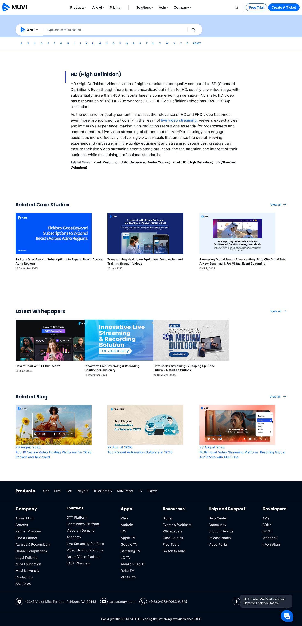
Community (217, 525)
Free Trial (256, 7)
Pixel (97, 162)
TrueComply (102, 491)
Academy (74, 537)
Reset (197, 43)
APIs (266, 518)
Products (77, 7)
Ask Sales (23, 584)
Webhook (270, 538)
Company (181, 7)
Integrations (272, 544)
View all (275, 204)
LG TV (125, 557)
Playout (82, 491)
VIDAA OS (128, 577)
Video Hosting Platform (85, 550)
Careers (22, 525)
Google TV (129, 544)
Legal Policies (26, 557)
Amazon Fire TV (133, 564)
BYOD (267, 531)
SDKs (267, 525)
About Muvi (24, 518)
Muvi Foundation (28, 564)
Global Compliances (31, 551)
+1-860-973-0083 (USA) (168, 602)
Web (124, 518)
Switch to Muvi (174, 551)
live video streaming (179, 120)
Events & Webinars (177, 525)
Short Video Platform (83, 524)
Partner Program (28, 531)
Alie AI (97, 7)
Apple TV (128, 538)
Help (162, 7)
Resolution (111, 162)
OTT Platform (77, 517)
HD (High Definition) (197, 162)
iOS (123, 531)
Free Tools (171, 544)
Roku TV (127, 571)
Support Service (221, 531)
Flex (69, 491)
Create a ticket (284, 7)
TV (140, 491)
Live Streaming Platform (85, 544)
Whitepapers (172, 531)
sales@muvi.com (122, 602)
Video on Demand (81, 530)
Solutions (143, 7)
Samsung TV (130, 551)
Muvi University (27, 571)
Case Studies (173, 538)
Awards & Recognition (33, 544)
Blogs (167, 518)
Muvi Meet (125, 491)
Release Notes (220, 538)
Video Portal (218, 544)
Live (57, 491)
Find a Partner (26, 538)
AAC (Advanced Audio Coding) (146, 162)
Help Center (218, 518)
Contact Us (24, 577)
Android (127, 525)
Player (152, 491)
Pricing (115, 7)
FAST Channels (78, 563)
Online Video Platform (83, 557)
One (46, 491)
